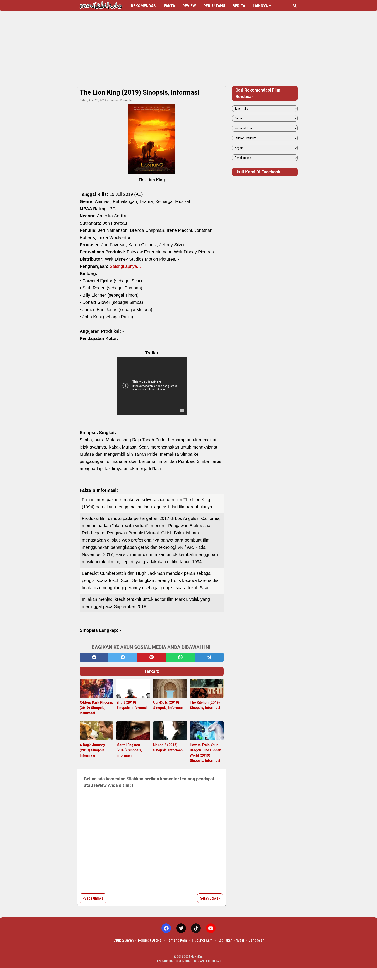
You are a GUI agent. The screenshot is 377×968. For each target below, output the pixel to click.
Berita (239, 5)
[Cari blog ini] (295, 5)
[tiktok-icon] (196, 928)
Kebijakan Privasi (231, 940)
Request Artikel (150, 940)
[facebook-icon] (166, 928)
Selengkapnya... (125, 266)
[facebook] (94, 657)
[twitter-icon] (181, 928)
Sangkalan (256, 940)
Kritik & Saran (123, 940)
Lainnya (260, 5)
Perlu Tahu (214, 5)
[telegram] (209, 657)
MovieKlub (197, 956)
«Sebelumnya (92, 898)
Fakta (169, 5)
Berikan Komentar (121, 100)
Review (189, 5)
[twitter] (122, 657)
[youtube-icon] (211, 928)
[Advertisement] (188, 48)
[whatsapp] (180, 657)
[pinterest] (151, 657)
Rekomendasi (144, 5)
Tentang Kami (177, 940)
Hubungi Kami (202, 940)
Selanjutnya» (210, 898)
